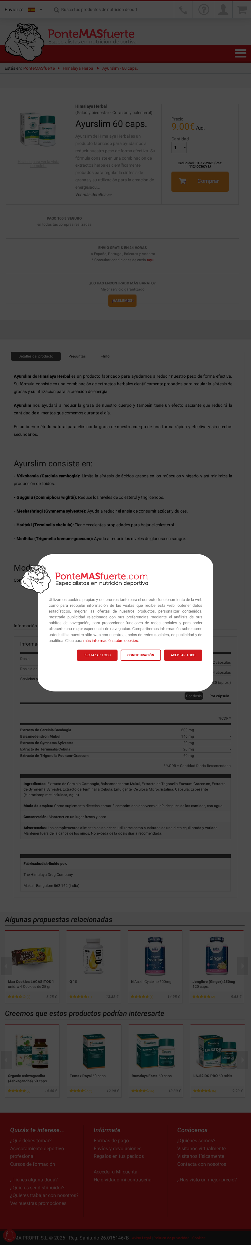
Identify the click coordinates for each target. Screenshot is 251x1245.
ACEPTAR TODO (183, 655)
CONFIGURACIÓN (140, 655)
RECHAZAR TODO (97, 655)
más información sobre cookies (110, 640)
